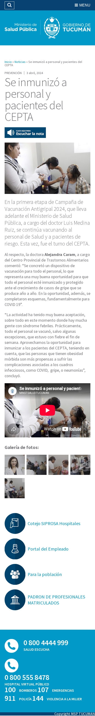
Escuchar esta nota (25, 132)
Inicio (8, 62)
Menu (84, 5)
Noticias (20, 62)
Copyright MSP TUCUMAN (74, 714)
